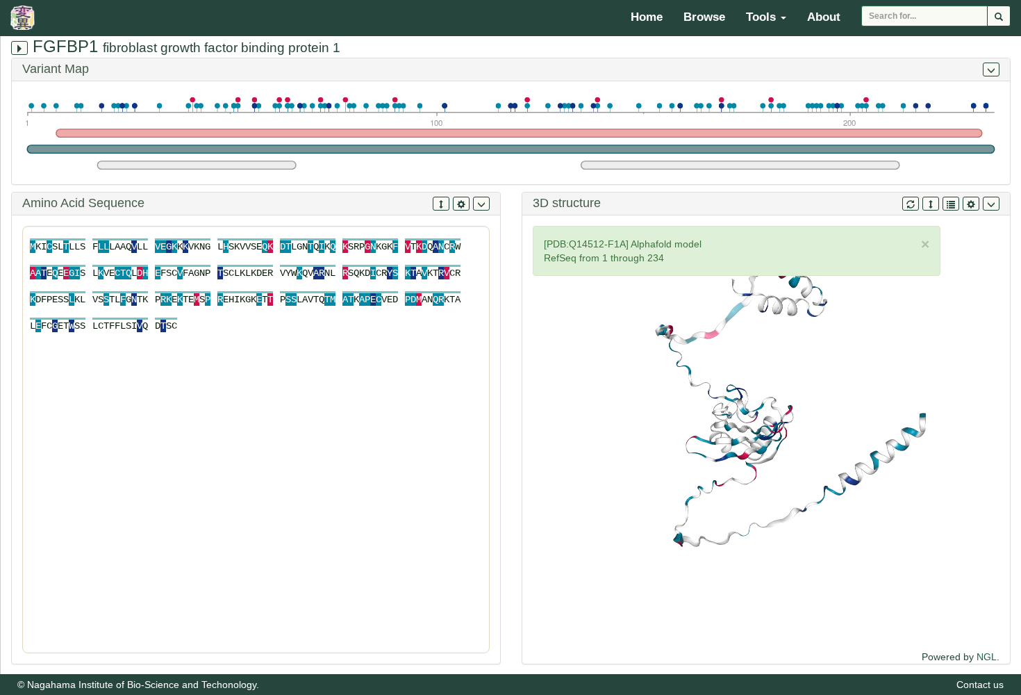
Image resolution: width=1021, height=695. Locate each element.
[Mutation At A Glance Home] (26, 17)
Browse (704, 17)
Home (647, 17)
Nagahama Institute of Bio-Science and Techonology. (143, 684)
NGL (987, 656)
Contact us (980, 684)
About (823, 17)
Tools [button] (762, 17)
